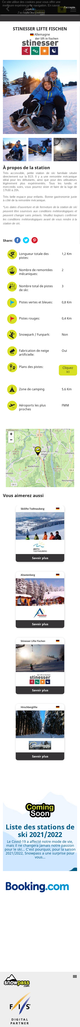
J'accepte (69, 7)
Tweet (26, 240)
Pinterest (34, 240)
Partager (17, 240)
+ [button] (11, 434)
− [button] (11, 439)
